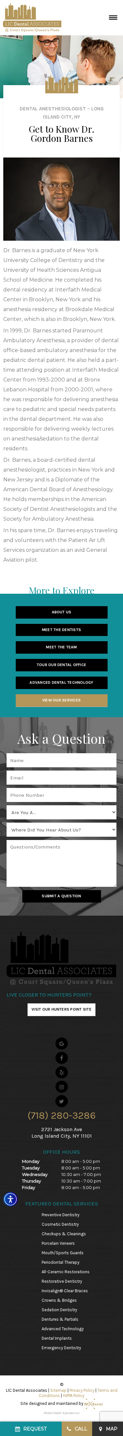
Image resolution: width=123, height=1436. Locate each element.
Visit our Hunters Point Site (61, 1009)
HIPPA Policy (73, 1395)
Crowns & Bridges (59, 1300)
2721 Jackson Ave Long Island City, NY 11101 (61, 1132)
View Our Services (61, 700)
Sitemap (58, 1390)
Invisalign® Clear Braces (65, 1290)
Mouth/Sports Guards (63, 1252)
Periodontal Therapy (60, 1262)
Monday (30, 1161)
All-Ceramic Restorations (66, 1271)
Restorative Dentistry (62, 1281)
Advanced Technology (63, 1328)
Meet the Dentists (61, 629)
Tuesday (31, 1167)
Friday (28, 1187)
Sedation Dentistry (59, 1309)
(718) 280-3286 (62, 1115)
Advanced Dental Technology (61, 682)
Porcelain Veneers (58, 1243)
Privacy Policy (82, 1390)
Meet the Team (61, 647)
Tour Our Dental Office (61, 664)
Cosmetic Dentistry (60, 1224)
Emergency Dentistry (61, 1347)
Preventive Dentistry (60, 1214)
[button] (10, 1199)
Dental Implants (57, 1338)
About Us (62, 612)
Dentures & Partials (60, 1319)
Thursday (31, 1181)
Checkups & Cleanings (64, 1233)
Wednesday (35, 1174)
